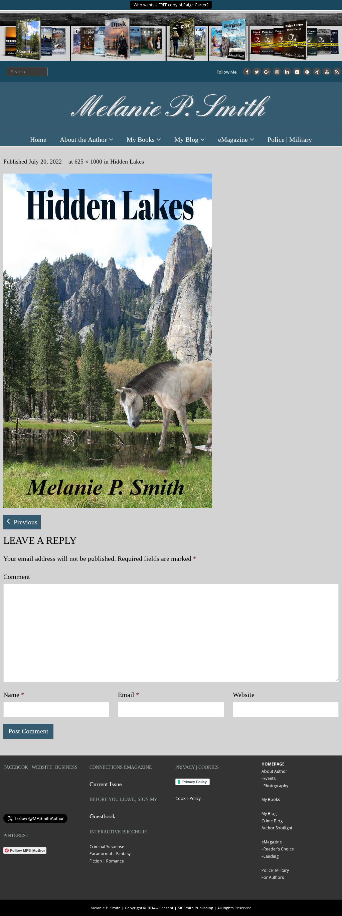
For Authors (273, 877)
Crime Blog (272, 821)
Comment (16, 576)
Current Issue (106, 784)
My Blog (186, 139)
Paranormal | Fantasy (110, 853)
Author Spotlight (277, 828)
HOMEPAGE (273, 764)
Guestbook (103, 816)
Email (128, 694)
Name (13, 694)
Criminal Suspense (107, 846)
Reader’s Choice (279, 849)
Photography (276, 786)
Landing (271, 856)
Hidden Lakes (127, 161)
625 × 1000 (88, 161)
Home (38, 139)
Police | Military (290, 139)
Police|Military (275, 870)
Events (270, 778)
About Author (274, 771)
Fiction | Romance (107, 861)
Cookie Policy (188, 798)
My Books (141, 139)
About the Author (83, 139)
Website (243, 694)
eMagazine (233, 139)
